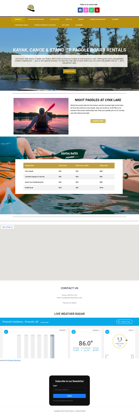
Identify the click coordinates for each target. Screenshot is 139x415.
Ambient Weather (14, 360)
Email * (55, 386)
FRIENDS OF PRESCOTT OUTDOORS (45, 25)
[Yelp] (97, 10)
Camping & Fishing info (98, 19)
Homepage (18, 19)
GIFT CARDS (65, 25)
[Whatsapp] (91, 10)
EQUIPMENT (79, 25)
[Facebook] (80, 10)
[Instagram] (85, 10)
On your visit (54, 19)
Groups (81, 19)
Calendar (115, 19)
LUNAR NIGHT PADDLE (21, 25)
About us (69, 19)
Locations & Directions (36, 19)
